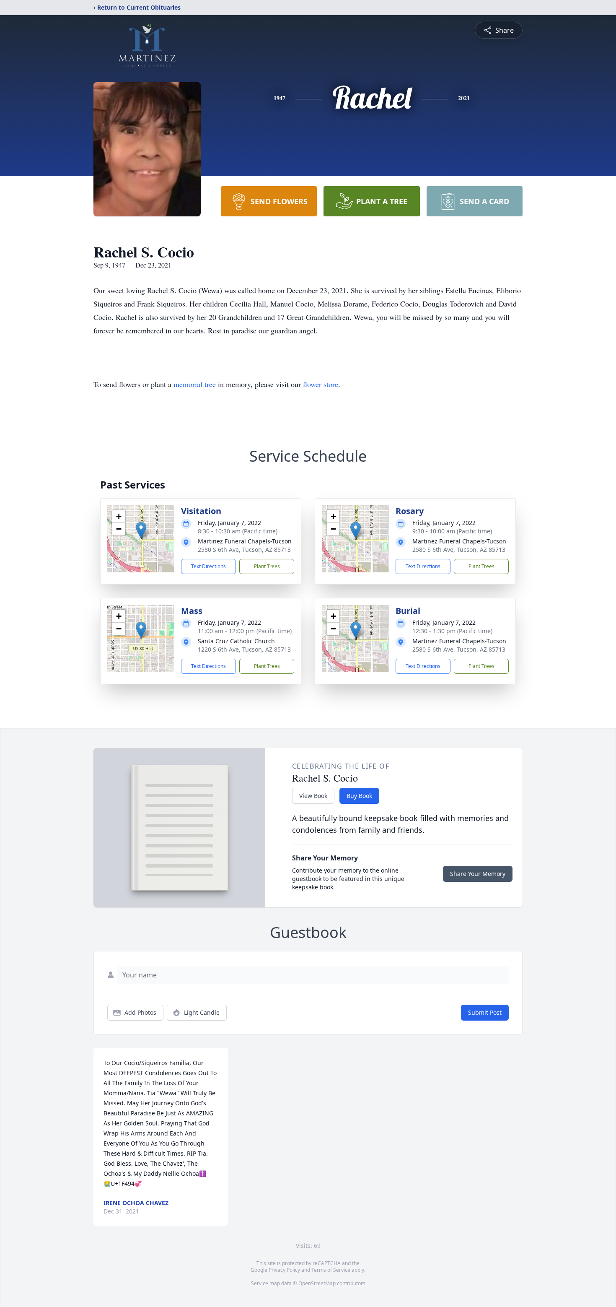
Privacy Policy (284, 1269)
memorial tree (194, 384)
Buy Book (359, 796)
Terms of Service (330, 1269)
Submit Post (485, 1012)
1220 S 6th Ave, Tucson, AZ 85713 (244, 649)
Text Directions (208, 566)
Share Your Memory (477, 874)
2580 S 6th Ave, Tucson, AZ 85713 (244, 549)
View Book (313, 796)
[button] (141, 530)
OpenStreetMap (317, 1283)
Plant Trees (267, 566)
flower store (320, 384)
